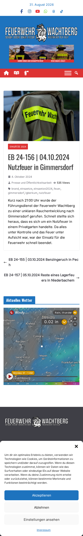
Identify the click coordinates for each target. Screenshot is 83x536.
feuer (57, 188)
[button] (76, 446)
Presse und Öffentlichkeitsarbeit (32, 182)
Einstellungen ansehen (42, 519)
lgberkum (31, 192)
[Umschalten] (67, 73)
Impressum (44, 530)
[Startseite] (8, 73)
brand (15, 188)
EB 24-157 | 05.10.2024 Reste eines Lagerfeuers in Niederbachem (39, 277)
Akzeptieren (41, 495)
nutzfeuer (45, 192)
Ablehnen (41, 507)
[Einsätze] (28, 73)
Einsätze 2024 (18, 146)
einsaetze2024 (43, 188)
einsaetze (26, 188)
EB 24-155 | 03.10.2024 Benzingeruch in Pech (44, 262)
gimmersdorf (16, 192)
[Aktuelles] (18, 73)
